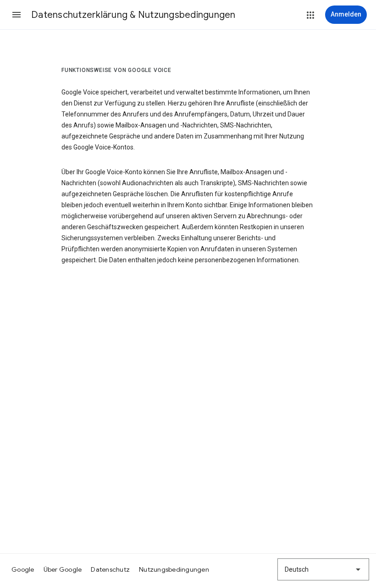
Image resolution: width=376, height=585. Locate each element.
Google (22, 569)
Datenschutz (110, 569)
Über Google (63, 569)
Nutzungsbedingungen (174, 569)
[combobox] (323, 569)
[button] (17, 15)
